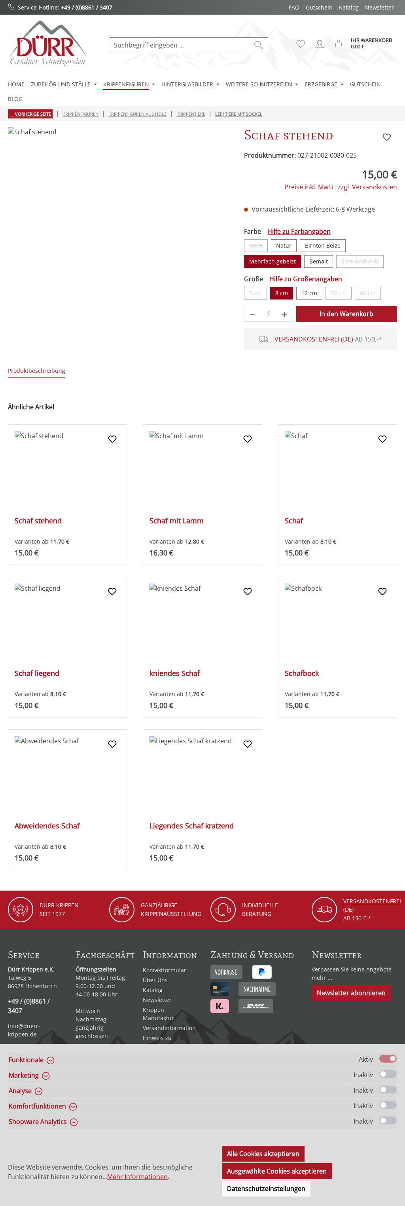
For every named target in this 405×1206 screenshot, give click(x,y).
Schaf (294, 520)
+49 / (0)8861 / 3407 (86, 7)
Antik (258, 247)
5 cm (258, 294)
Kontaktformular (164, 970)
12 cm (309, 293)
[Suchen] (259, 45)
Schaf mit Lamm (177, 520)
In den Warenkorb (346, 313)
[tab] (36, 371)
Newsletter (379, 7)
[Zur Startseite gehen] (47, 43)
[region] (118, 212)
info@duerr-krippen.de (24, 1030)
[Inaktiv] (388, 1074)
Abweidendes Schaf (47, 825)
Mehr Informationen (137, 1176)
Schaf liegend (37, 673)
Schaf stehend (38, 520)
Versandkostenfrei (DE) (313, 339)
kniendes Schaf (175, 673)
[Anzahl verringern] (252, 314)
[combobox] (180, 45)
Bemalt (318, 261)
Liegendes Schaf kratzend (192, 825)
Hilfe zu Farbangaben (299, 231)
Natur (283, 245)
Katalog (349, 7)
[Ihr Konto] (319, 44)
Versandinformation (169, 1028)
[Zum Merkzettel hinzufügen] (386, 137)
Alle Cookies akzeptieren (263, 1153)
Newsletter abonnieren (351, 992)
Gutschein (319, 7)
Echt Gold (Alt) (362, 263)
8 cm (281, 293)
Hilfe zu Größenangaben (305, 279)
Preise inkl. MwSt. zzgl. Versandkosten (340, 187)
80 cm (370, 294)
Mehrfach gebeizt (272, 261)
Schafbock (302, 673)
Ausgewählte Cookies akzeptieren (277, 1171)
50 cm (341, 294)
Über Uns (155, 980)
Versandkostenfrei (372, 901)
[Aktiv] (388, 1059)
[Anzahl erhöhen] (284, 314)
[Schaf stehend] (118, 212)
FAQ (294, 7)
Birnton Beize (323, 245)
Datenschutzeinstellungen (266, 1188)
